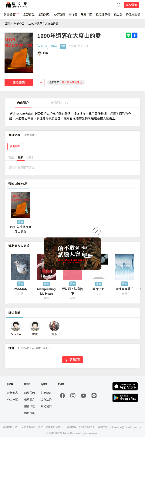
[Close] (97, 231)
